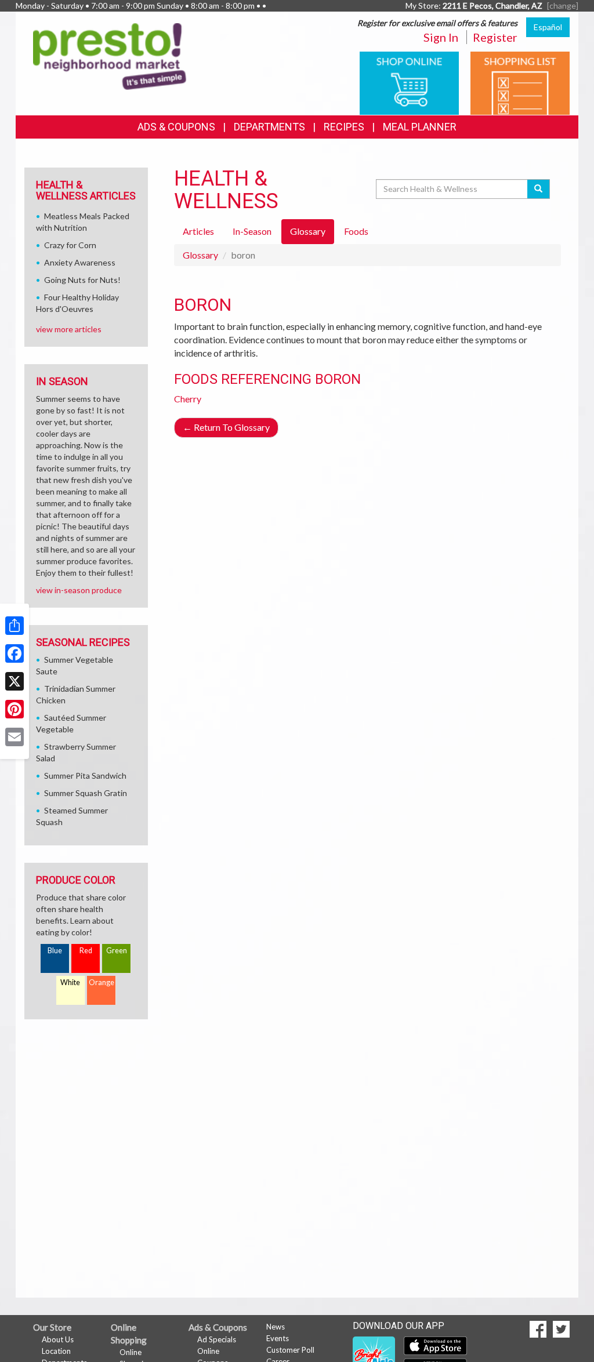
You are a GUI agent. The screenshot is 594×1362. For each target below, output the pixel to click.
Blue (55, 950)
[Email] (14, 737)
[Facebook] (14, 653)
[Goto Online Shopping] (409, 82)
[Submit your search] (538, 189)
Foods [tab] (356, 231)
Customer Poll (290, 1349)
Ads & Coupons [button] (176, 127)
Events (277, 1338)
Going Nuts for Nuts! (82, 280)
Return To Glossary (226, 427)
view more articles (69, 329)
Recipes (344, 127)
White (70, 982)
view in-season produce (79, 590)
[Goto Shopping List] (520, 82)
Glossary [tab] (307, 231)
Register (495, 37)
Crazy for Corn (70, 245)
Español (548, 27)
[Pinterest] (14, 709)
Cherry (187, 398)
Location (56, 1351)
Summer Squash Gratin (85, 793)
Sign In (440, 37)
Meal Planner (420, 127)
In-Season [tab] (252, 231)
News (275, 1326)
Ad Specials (216, 1339)
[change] (562, 5)
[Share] (14, 625)
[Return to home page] (109, 55)
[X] (14, 681)
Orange (101, 982)
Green (116, 950)
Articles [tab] (198, 231)
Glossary (200, 254)
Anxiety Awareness (79, 262)
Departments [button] (269, 127)
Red (85, 950)
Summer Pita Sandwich (85, 775)
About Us (58, 1339)
